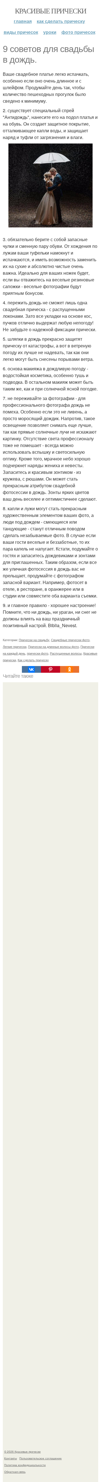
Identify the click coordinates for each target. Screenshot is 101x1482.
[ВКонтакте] (31, 669)
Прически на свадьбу (34, 640)
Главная (23, 21)
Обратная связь (15, 1472)
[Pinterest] (50, 669)
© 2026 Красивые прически (22, 1451)
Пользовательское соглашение (40, 1458)
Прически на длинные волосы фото (53, 646)
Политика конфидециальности (25, 1465)
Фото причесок (78, 32)
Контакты (10, 1458)
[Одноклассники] (69, 669)
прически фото (37, 653)
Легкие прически (14, 646)
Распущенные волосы (66, 653)
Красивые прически (50, 10)
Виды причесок (21, 32)
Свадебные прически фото (70, 640)
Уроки (49, 32)
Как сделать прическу (61, 21)
